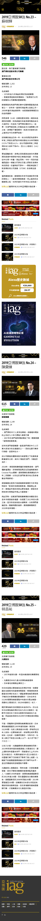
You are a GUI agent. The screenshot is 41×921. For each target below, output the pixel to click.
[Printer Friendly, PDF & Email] (8, 64)
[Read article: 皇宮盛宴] (7, 228)
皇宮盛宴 (17, 225)
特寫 (8, 904)
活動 (3, 906)
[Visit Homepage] (20, 9)
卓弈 (15, 237)
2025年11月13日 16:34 (28, 247)
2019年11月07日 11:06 (25, 372)
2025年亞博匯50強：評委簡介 (25, 244)
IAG (8, 897)
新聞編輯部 (10, 26)
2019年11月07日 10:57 (25, 614)
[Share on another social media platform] (34, 58)
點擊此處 (5, 186)
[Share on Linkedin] (24, 58)
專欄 (18, 904)
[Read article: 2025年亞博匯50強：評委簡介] (7, 247)
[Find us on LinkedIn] (5, 914)
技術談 (25, 904)
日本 (13, 906)
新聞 (3, 904)
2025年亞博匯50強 (21, 234)
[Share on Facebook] (14, 58)
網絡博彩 (32, 904)
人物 (13, 904)
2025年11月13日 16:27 (28, 257)
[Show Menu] (3, 9)
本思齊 (16, 228)
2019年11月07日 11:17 (25, 26)
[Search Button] (38, 9)
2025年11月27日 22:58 (26, 228)
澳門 (8, 906)
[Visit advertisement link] (20, 2)
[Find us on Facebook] (2, 914)
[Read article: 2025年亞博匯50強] (7, 237)
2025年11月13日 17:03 (25, 237)
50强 (24, 906)
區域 (18, 906)
